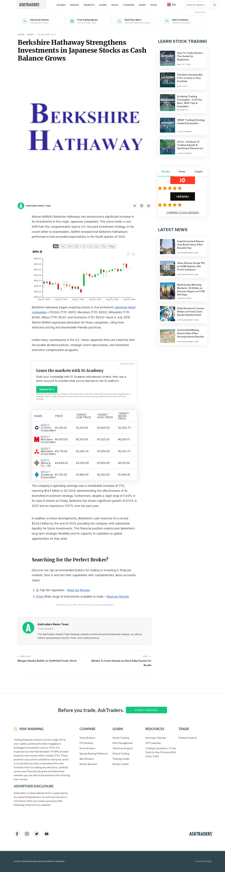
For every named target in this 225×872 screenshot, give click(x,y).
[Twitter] (36, 834)
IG (38, 590)
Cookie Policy (41, 861)
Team (153, 4)
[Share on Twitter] (135, 206)
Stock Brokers (87, 737)
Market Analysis (187, 737)
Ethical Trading (120, 753)
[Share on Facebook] (148, 206)
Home (21, 34)
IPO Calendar (153, 742)
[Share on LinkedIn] (141, 206)
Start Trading (146, 709)
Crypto (199, 171)
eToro (40, 596)
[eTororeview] (170, 205)
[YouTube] (46, 834)
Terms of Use (29, 861)
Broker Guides (120, 763)
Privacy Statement (56, 861)
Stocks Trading (120, 737)
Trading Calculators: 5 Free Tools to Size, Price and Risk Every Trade (160, 752)
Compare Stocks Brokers (183, 212)
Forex (182, 171)
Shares (61, 4)
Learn (103, 4)
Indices (74, 4)
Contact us (19, 861)
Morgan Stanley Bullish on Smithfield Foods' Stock (47, 658)
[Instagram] (27, 834)
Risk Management (122, 742)
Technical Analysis (122, 748)
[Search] (214, 4)
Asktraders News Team (38, 205)
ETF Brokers (86, 742)
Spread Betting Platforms (94, 753)
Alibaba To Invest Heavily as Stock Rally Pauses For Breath (121, 661)
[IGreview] (170, 188)
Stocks (165, 171)
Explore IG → (47, 389)
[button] (172, 5)
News (142, 4)
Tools (114, 4)
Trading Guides (121, 758)
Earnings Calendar (155, 737)
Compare (128, 4)
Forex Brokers (87, 748)
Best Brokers (87, 758)
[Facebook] (17, 834)
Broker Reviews (88, 763)
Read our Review (78, 590)
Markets (89, 4)
